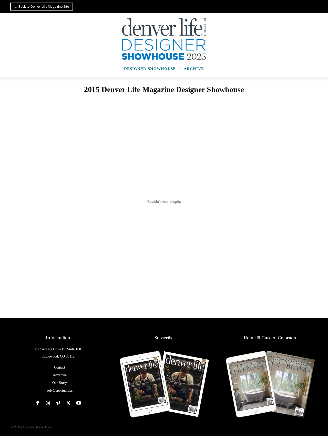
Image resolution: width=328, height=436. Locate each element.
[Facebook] (38, 403)
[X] (68, 403)
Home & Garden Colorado (270, 337)
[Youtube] (79, 403)
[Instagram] (48, 403)
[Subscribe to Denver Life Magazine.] (164, 385)
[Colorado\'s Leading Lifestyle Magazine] (164, 39)
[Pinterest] (58, 403)
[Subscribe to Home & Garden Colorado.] (270, 385)
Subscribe (164, 337)
